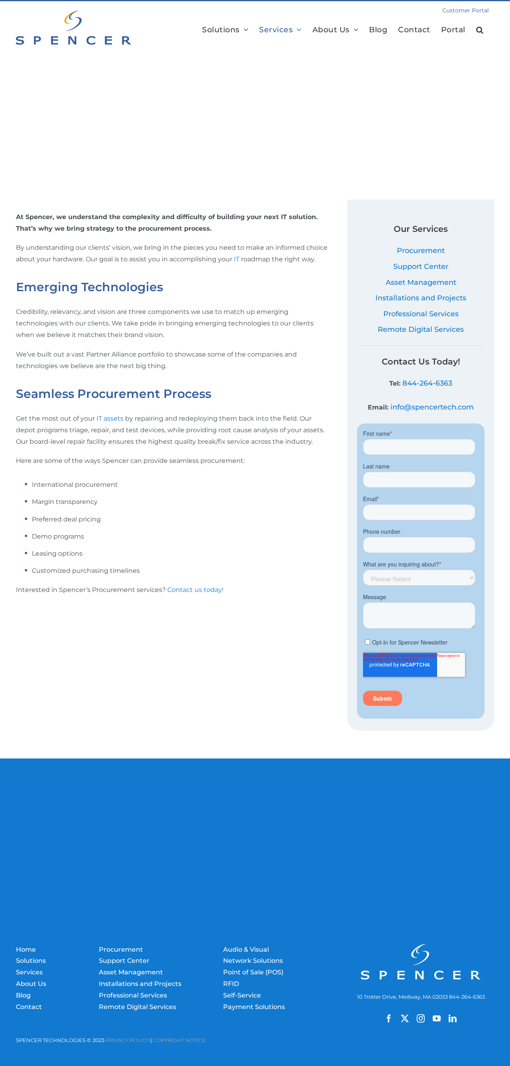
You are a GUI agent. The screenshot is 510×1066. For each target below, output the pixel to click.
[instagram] (421, 1019)
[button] (480, 29)
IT (236, 259)
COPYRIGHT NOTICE (179, 1040)
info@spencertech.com (432, 407)
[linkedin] (453, 1019)
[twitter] (405, 1019)
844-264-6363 (427, 383)
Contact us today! (195, 590)
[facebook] (389, 1019)
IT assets (110, 418)
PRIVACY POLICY (127, 1040)
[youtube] (437, 1019)
